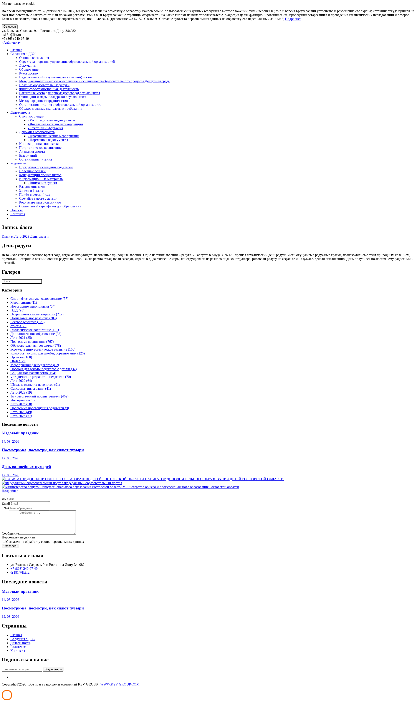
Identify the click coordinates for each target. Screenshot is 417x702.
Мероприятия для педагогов (34, 365)
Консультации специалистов (40, 175)
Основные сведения (34, 58)
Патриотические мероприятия (36, 314)
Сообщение (10, 533)
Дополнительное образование (35, 334)
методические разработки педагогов (40, 377)
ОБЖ (18, 361)
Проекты (21, 357)
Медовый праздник (20, 433)
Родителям (18, 163)
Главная (16, 50)
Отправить (10, 546)
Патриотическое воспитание (40, 147)
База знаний (28, 155)
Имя (5, 499)
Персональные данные (18, 537)
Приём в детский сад (34, 194)
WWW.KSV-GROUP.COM (119, 684)
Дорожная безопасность (37, 132)
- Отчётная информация (45, 128)
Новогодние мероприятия (32, 306)
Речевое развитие (27, 322)
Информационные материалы (41, 179)
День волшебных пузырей (26, 466)
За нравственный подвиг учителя (39, 396)
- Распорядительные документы (51, 120)
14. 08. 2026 (10, 441)
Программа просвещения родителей (46, 167)
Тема (5, 508)
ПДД (17, 310)
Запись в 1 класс (31, 190)
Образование (28, 69)
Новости (16, 210)
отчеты (18, 326)
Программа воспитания (32, 341)
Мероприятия (23, 302)
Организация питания (35, 159)
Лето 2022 (21, 380)
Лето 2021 (21, 337)
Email (6, 503)
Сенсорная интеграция (30, 388)
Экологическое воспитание (34, 330)
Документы (27, 65)
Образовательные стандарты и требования (50, 108)
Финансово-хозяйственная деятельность (49, 89)
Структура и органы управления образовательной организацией (67, 61)
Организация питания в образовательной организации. (60, 104)
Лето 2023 (22, 236)
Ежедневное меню (32, 187)
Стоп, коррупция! (32, 116)
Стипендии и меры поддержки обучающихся (52, 97)
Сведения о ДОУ (22, 54)
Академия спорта (32, 151)
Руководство (28, 73)
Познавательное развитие (33, 318)
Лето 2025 (21, 412)
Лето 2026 (21, 416)
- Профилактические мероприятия (53, 136)
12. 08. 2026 (10, 458)
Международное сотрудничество (43, 101)
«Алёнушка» (11, 42)
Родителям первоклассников (40, 202)
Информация (22, 400)
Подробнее (293, 19)
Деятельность (20, 112)
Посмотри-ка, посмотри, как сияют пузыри (43, 450)
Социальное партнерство (33, 373)
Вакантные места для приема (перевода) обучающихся (59, 93)
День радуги (39, 236)
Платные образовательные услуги (44, 85)
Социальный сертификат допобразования (50, 206)
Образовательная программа (35, 345)
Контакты (17, 214)
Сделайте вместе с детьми (38, 198)
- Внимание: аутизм (42, 183)
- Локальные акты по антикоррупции (55, 124)
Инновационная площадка (39, 144)
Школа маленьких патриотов (35, 384)
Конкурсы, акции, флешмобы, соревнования (47, 353)
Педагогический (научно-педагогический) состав (56, 77)
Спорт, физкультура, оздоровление (39, 298)
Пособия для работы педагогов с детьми (43, 369)
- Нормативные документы (48, 140)
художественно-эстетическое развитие (42, 349)
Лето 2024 (21, 404)
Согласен (9, 26)
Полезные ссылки (32, 171)
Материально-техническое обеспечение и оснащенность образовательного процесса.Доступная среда (94, 81)
